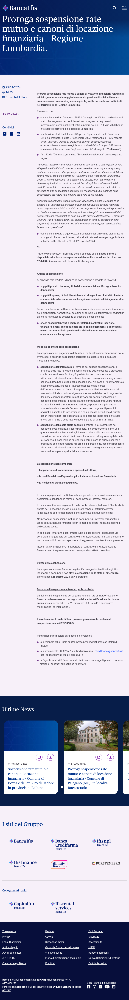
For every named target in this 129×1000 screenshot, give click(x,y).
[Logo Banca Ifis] (19, 7)
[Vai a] (106, 844)
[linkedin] (114, 987)
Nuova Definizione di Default (104, 958)
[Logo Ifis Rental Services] (64, 907)
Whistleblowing (53, 952)
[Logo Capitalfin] (23, 907)
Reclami (49, 931)
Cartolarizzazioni (97, 963)
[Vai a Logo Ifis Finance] (23, 865)
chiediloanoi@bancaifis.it (109, 651)
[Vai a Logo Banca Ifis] (23, 844)
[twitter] (100, 987)
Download (50, 757)
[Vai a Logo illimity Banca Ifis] (64, 865)
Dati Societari (95, 931)
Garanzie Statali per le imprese (62, 947)
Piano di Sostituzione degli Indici (63, 958)
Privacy (6, 936)
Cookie (49, 936)
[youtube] (107, 987)
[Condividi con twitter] (4, 133)
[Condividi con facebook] (11, 133)
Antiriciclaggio (10, 947)
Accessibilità (95, 942)
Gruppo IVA (46, 979)
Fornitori (50, 963)
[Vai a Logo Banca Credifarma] (64, 844)
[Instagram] (94, 987)
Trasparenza (9, 931)
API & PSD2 (8, 958)
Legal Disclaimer (11, 942)
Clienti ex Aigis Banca (14, 963)
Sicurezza (93, 936)
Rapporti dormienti (98, 952)
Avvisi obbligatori (12, 952)
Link (39, 757)
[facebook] (89, 987)
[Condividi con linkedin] (18, 133)
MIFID (91, 947)
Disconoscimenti (54, 942)
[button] (114, 8)
